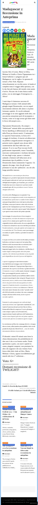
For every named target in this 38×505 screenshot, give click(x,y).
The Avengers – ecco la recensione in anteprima (9, 448)
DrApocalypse (7, 422)
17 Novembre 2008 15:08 (21, 22)
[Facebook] (4, 30)
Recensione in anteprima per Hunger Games (26, 411)
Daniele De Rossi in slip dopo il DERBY (15, 386)
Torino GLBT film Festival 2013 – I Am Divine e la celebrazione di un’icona (9, 414)
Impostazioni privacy (33, 503)
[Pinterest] (15, 30)
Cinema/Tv (5, 406)
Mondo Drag (11, 406)
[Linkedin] (12, 30)
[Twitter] (8, 30)
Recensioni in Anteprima (8, 22)
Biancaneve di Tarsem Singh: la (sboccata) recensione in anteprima (26, 450)
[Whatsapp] (19, 30)
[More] (23, 30)
